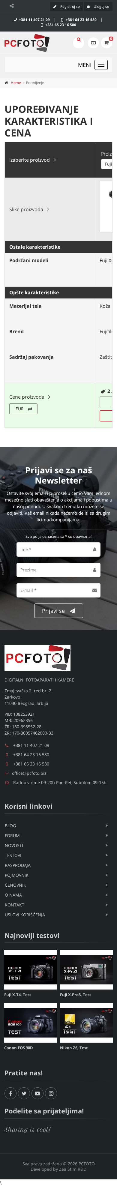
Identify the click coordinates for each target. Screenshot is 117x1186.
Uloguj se (101, 6)
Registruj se (69, 6)
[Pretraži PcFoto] (79, 43)
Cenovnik (15, 885)
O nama (13, 895)
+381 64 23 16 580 (81, 19)
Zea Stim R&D (72, 1169)
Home (16, 82)
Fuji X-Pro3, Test (75, 994)
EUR (20, 409)
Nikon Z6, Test (74, 1047)
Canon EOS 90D (18, 1047)
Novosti (14, 845)
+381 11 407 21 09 (34, 19)
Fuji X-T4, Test (17, 994)
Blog (10, 825)
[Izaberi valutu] (93, 43)
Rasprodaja (18, 865)
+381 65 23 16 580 (60, 24)
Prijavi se (53, 610)
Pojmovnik (16, 875)
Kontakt (14, 905)
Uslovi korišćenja (25, 915)
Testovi (13, 855)
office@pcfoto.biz (29, 773)
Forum (12, 835)
